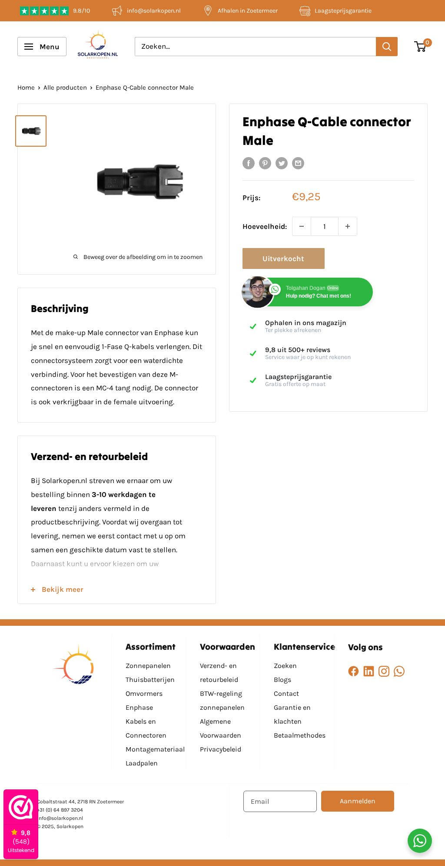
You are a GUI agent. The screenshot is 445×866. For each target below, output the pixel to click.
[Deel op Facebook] (248, 163)
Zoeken (285, 665)
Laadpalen (142, 763)
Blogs (282, 679)
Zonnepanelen (148, 665)
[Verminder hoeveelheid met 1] (301, 226)
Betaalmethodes (299, 735)
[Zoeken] (387, 46)
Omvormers (144, 693)
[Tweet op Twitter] (282, 163)
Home (26, 87)
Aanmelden (357, 801)
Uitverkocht (283, 258)
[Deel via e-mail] (298, 163)
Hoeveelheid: (264, 226)
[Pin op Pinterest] (265, 163)
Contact (286, 693)
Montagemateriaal (155, 749)
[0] (420, 46)
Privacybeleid (220, 749)
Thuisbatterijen (150, 679)
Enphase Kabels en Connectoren (146, 721)
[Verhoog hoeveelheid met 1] (348, 226)
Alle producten (65, 87)
